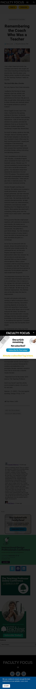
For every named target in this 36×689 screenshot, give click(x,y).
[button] (33, 332)
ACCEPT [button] (6, 686)
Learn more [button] (24, 681)
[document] (18, 344)
